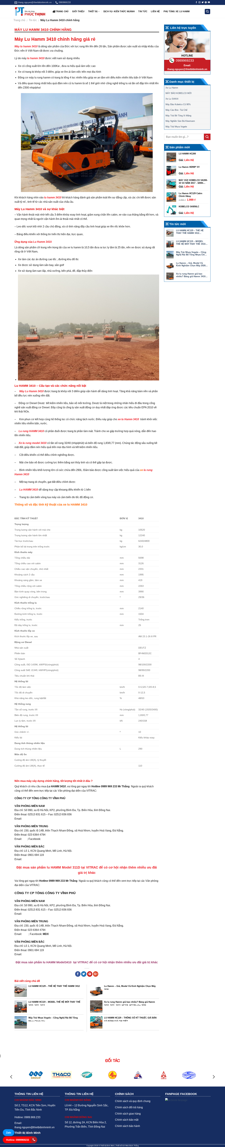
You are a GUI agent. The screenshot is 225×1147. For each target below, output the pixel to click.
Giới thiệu (78, 11)
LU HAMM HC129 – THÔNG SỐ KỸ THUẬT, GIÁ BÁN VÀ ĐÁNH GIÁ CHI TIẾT (130, 1018)
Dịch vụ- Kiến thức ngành (119, 11)
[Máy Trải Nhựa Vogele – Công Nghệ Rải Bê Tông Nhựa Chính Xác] (20, 1022)
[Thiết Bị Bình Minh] (30, 11)
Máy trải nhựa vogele (176, 126)
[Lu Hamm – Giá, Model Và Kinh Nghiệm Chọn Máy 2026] (96, 991)
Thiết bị (93, 11)
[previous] (11, 1077)
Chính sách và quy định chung (132, 1101)
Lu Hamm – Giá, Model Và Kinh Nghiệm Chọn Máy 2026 (130, 987)
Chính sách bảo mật (126, 1119)
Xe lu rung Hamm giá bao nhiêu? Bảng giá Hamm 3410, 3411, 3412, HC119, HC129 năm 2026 (129, 1003)
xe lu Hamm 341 (128, 419)
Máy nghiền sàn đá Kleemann (180, 121)
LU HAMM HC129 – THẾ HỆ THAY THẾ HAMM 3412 (54, 986)
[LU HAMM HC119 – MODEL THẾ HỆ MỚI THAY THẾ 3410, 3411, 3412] (20, 1006)
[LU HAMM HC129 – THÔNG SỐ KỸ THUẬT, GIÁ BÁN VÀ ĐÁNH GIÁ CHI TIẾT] (96, 1022)
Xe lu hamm (172, 88)
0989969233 (185, 60)
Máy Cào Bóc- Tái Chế (176, 110)
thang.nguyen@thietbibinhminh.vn (187, 69)
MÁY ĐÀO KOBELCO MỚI (179, 93)
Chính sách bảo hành (127, 1126)
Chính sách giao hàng (128, 1113)
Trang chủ (62, 11)
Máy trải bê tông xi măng (178, 115)
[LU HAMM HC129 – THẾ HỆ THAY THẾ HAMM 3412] (20, 991)
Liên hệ (155, 11)
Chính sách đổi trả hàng (129, 1107)
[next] (213, 1077)
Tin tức (142, 11)
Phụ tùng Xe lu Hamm (177, 11)
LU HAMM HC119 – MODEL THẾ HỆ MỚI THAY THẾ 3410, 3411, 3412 (54, 1003)
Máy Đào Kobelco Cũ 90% (178, 104)
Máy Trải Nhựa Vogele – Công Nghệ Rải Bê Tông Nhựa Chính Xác (53, 1018)
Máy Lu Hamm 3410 (31, 391)
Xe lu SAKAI (172, 99)
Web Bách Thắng (132, 1146)
